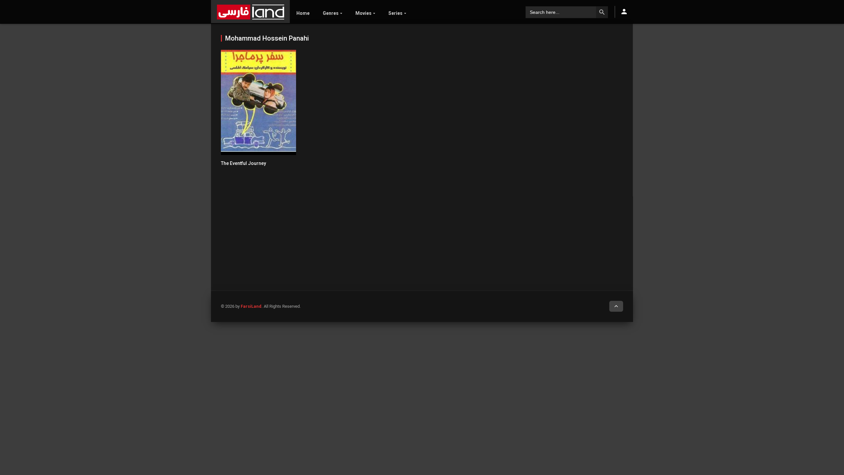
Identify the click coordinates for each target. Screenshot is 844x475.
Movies (363, 13)
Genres (331, 13)
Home (303, 13)
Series (395, 13)
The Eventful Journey (243, 163)
